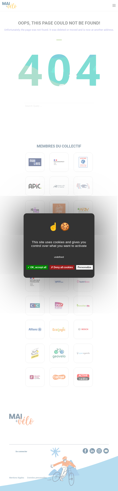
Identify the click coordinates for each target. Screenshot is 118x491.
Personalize (84, 267)
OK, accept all (38, 267)
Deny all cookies (63, 267)
